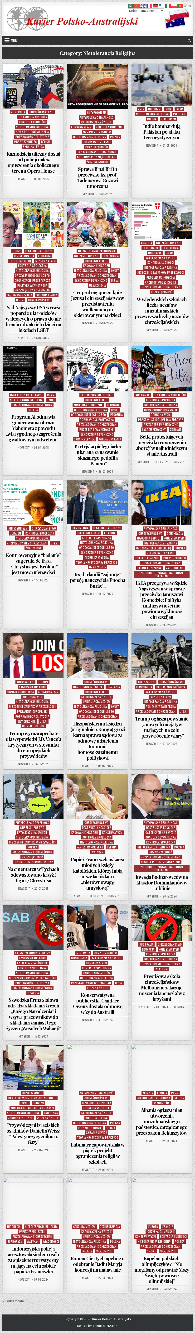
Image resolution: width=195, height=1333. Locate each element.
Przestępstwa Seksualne (32, 290)
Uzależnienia (97, 285)
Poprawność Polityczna (32, 137)
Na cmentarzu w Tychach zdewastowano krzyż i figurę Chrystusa (33, 875)
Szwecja (33, 993)
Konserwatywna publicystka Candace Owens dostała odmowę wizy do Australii (97, 1003)
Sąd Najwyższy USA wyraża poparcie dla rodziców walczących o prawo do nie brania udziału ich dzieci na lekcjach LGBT (33, 318)
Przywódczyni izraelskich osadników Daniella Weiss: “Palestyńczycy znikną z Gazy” (33, 1133)
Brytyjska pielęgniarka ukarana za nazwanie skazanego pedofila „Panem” (97, 455)
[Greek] (162, 6)
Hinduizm (154, 109)
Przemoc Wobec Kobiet (160, 282)
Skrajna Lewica (33, 147)
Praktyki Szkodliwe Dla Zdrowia (160, 419)
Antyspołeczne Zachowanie (97, 251)
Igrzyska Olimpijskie (161, 1231)
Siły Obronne (26, 721)
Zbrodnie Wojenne (20, 1118)
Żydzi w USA (34, 548)
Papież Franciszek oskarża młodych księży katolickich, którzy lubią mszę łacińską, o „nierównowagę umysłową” (97, 873)
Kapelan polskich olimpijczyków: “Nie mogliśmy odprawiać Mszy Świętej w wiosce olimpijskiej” (161, 1269)
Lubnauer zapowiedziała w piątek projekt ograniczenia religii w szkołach (97, 1153)
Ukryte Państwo (39, 300)
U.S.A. (20, 300)
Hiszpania (113, 687)
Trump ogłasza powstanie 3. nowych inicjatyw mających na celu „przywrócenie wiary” (161, 727)
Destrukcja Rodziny (39, 251)
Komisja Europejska (20, 692)
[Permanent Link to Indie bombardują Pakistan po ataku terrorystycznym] (162, 84)
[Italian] (168, 6)
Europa (43, 682)
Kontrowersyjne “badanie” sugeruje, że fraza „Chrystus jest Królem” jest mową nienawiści (33, 563)
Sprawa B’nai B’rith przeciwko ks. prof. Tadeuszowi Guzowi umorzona (97, 177)
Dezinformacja (24, 256)
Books (16, 251)
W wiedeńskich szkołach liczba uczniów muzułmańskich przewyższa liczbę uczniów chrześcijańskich (162, 310)
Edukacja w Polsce (96, 1108)
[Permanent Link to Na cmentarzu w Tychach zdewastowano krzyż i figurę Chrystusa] (33, 796)
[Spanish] (187, 6)
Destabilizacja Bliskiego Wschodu (32, 1098)
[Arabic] (131, 6)
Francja (167, 1226)
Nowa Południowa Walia (32, 132)
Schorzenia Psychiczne (90, 280)
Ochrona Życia (161, 415)
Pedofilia (116, 415)
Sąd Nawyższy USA (19, 295)
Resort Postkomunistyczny (33, 862)
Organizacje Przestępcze (32, 280)
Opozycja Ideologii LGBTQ (32, 275)
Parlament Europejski (32, 711)
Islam (179, 109)
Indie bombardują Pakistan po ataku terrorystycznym (161, 132)
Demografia (150, 248)
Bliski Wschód (32, 1093)
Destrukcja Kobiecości (97, 395)
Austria (146, 243)
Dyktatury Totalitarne (26, 395)
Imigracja (154, 253)
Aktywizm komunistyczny (32, 953)
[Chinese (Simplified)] (137, 6)
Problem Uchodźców (160, 277)
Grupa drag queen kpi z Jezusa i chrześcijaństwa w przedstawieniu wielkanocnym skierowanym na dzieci (97, 303)
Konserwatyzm (81, 127)
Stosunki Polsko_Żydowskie (96, 157)
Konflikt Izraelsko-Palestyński (32, 1108)
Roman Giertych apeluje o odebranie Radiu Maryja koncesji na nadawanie (97, 1264)
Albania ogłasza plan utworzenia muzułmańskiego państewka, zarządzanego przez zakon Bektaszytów (161, 1121)
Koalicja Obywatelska (161, 837)
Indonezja (14, 1226)
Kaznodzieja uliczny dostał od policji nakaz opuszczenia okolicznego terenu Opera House (33, 162)
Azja (141, 109)
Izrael (25, 1103)
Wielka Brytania (110, 439)
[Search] (189, 40)
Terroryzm (168, 119)
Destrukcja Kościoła (32, 117)
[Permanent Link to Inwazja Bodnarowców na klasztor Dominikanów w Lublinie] (162, 796)
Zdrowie (175, 429)
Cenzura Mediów (105, 953)
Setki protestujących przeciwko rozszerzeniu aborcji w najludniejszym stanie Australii (161, 445)
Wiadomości (162, 1103)
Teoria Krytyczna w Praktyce (96, 562)
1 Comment (179, 461)
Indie (168, 109)
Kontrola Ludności (32, 122)
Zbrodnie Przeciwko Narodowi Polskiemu (162, 574)
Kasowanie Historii (96, 265)
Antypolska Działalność (96, 117)
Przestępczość (161, 292)
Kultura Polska (96, 1118)
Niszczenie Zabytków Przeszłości (160, 272)
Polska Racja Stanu (97, 142)
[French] (149, 6)
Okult (115, 270)
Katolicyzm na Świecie (96, 122)
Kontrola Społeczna (32, 265)
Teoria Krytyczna (96, 557)
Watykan (97, 852)
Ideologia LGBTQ (20, 261)
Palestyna (51, 1113)
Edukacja (44, 256)
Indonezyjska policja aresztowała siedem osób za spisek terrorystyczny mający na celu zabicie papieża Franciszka (33, 1259)
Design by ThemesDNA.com (97, 1326)
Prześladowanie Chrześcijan (97, 152)
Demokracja (111, 256)
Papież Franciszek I (90, 847)
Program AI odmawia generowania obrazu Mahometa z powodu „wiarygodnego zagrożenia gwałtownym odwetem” (33, 428)
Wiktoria (162, 969)
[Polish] (174, 6)
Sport (151, 1251)
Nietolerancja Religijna (32, 127)
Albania (148, 1093)
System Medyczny (154, 429)
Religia (46, 142)
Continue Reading (34, 102)
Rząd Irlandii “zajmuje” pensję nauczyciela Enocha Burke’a (97, 580)
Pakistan (179, 114)
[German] (156, 6)
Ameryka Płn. (25, 682)
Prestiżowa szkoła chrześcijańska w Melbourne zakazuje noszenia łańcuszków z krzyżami (162, 987)
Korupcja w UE (33, 697)
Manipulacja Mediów (97, 132)
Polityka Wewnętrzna (32, 285)
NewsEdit (24, 178)
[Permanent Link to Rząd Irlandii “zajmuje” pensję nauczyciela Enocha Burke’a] (97, 502)
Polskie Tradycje (147, 558)
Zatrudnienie (175, 568)
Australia (18, 112)
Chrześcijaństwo (41, 112)
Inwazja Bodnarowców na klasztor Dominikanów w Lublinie (162, 882)
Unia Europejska (33, 726)
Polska (115, 137)
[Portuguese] (180, 6)
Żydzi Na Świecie (97, 162)
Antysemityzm (18, 528)
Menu (14, 40)
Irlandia (110, 533)
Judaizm (15, 533)
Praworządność (25, 142)
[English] (143, 6)
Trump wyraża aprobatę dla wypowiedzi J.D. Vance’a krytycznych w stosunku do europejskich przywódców (33, 744)
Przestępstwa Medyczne (96, 429)
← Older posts (13, 1301)
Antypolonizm (96, 112)
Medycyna (113, 405)
